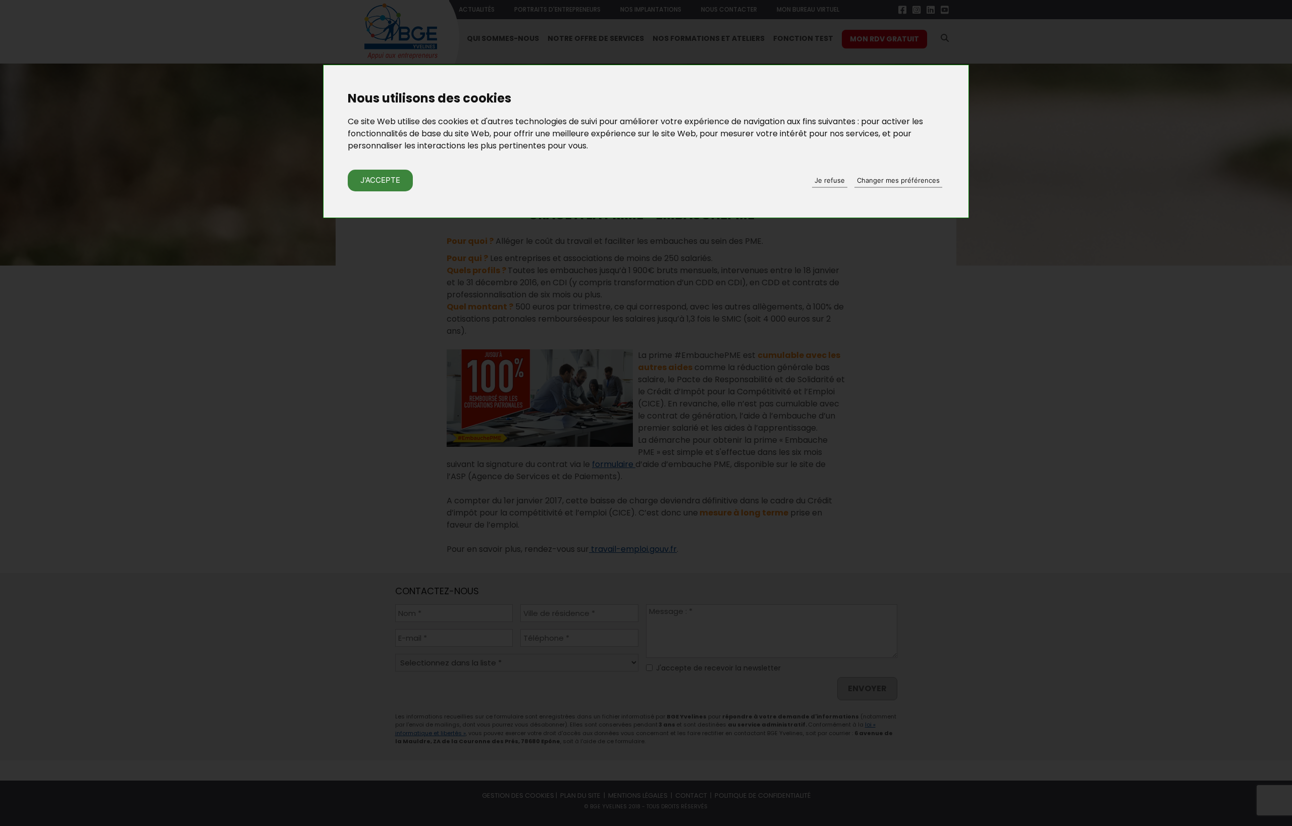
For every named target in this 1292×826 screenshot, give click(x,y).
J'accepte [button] (380, 180)
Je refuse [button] (830, 180)
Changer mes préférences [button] (898, 180)
